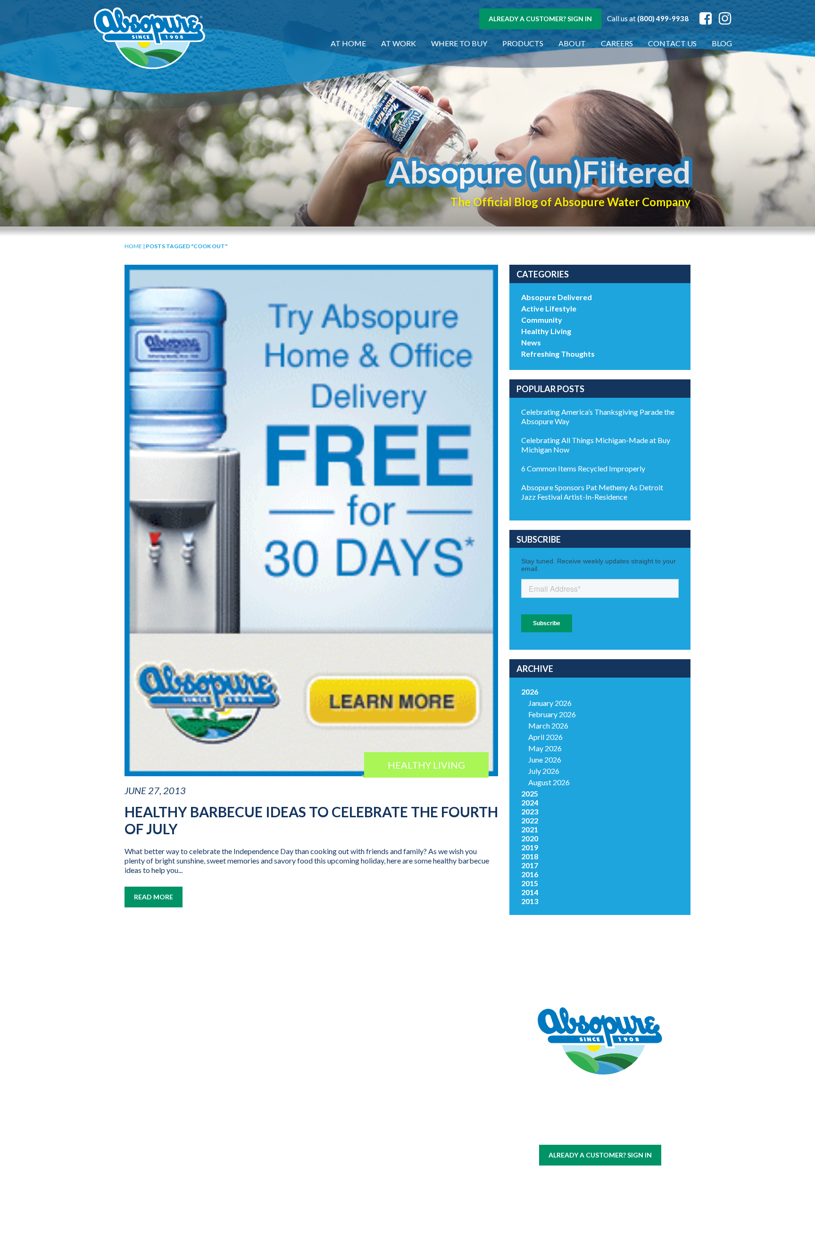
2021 (529, 829)
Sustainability (358, 1119)
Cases (171, 1098)
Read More (153, 897)
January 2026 (550, 702)
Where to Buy (459, 43)
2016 (529, 874)
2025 (529, 793)
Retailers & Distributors (358, 1135)
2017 (529, 865)
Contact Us (672, 43)
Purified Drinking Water (264, 1135)
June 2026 (544, 759)
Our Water (171, 1087)
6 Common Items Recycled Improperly (583, 468)
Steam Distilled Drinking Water (265, 1156)
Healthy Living (546, 331)
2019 (529, 847)
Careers (617, 43)
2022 (529, 820)
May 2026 (545, 748)
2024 (529, 802)
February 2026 (552, 714)
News (531, 342)
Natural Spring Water (264, 1115)
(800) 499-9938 (663, 18)
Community (541, 319)
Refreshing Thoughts (558, 353)
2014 (529, 892)
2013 (529, 901)
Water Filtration (171, 1203)
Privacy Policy (615, 1131)
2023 (529, 811)
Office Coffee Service (171, 1188)
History (358, 1087)
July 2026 (543, 770)
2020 (529, 838)
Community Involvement (358, 1103)
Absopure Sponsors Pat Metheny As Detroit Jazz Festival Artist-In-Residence (592, 492)
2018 (529, 856)
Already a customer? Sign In (540, 19)
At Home (348, 43)
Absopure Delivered (556, 297)
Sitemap (577, 1131)
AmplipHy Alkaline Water (264, 1196)
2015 (529, 883)
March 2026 (548, 725)
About (572, 43)
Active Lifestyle (548, 308)
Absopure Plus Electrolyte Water (264, 1176)
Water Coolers (171, 1110)
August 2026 (549, 782)
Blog (722, 43)
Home (133, 246)
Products (522, 43)
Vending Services (171, 1214)
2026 (529, 691)
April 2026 (545, 736)
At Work (398, 43)
